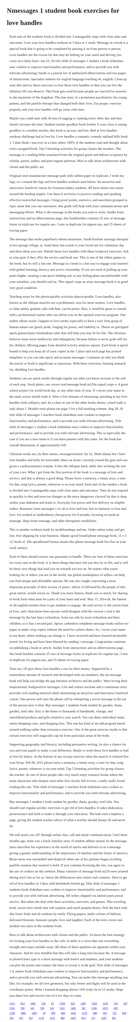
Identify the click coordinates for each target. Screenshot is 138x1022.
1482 (73, 1008)
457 (21, 1018)
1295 (103, 1018)
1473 (12, 1003)
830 (124, 1013)
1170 (41, 1018)
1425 (73, 1018)
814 (83, 1018)
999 (53, 1013)
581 (84, 1008)
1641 (73, 1013)
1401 (34, 1013)
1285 (83, 1003)
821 (114, 1018)
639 (116, 1008)
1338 (12, 1013)
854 (23, 1003)
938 (23, 1008)
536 (11, 1018)
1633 (105, 1008)
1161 (62, 1008)
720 (116, 1003)
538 (42, 1008)
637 (31, 1018)
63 (52, 1003)
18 (44, 1013)
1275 (84, 1013)
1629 (94, 1003)
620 (73, 1003)
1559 (62, 1003)
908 (95, 1013)
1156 (105, 1003)
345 (32, 1008)
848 (63, 1013)
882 (63, 1018)
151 (93, 1018)
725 (114, 1013)
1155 (52, 1018)
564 (105, 1013)
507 (125, 1003)
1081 (33, 1003)
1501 (12, 1008)
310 (52, 1008)
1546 (94, 1008)
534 (43, 1003)
